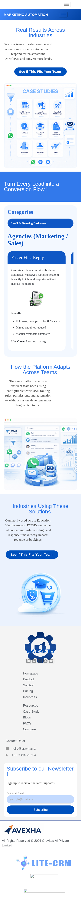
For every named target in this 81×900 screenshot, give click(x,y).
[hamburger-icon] (66, 4)
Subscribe (41, 809)
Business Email (15, 793)
